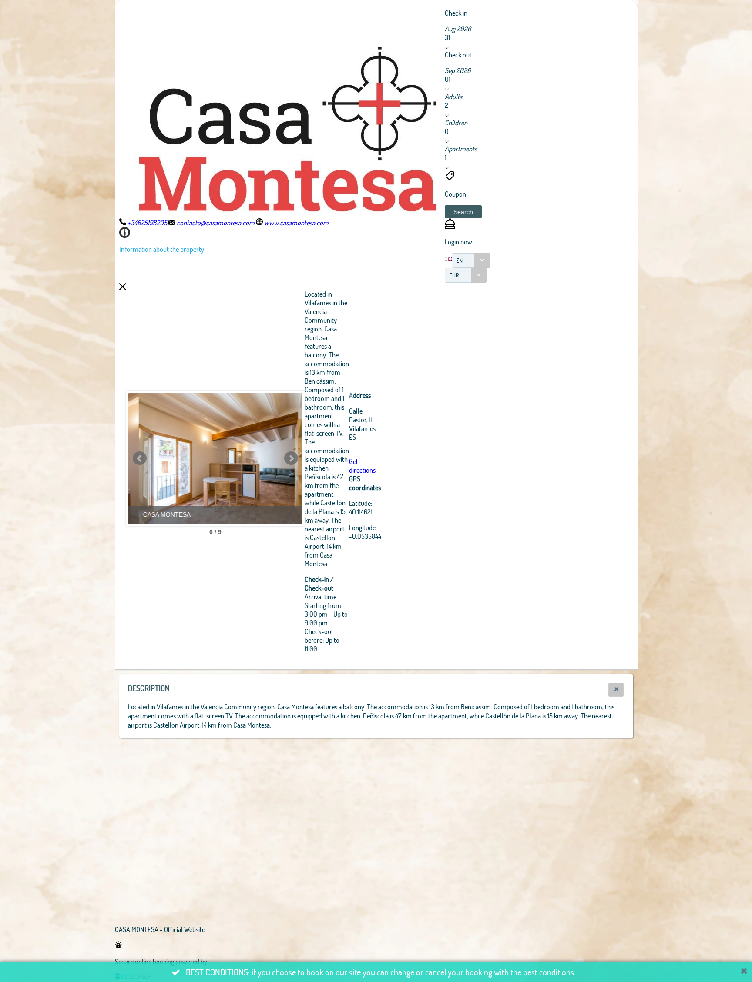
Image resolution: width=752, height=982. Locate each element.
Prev (140, 458)
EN (459, 260)
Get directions (362, 465)
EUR (454, 275)
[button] (463, 211)
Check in (456, 12)
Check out (458, 54)
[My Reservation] (450, 225)
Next (291, 458)
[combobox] (471, 260)
